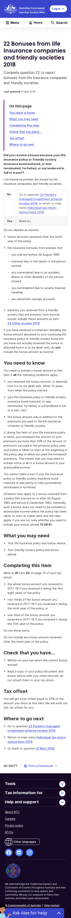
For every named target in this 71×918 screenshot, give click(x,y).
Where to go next (21, 144)
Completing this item (24, 125)
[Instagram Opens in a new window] (29, 852)
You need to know (22, 113)
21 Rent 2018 (45, 748)
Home (38, 22)
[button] (41, 766)
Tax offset (16, 138)
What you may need (23, 119)
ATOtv (9, 832)
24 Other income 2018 (23, 323)
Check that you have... (25, 132)
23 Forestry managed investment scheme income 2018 (40, 199)
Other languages (24, 841)
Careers (10, 818)
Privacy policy (14, 825)
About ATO (12, 812)
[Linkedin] (19, 852)
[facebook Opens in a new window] (8, 852)
